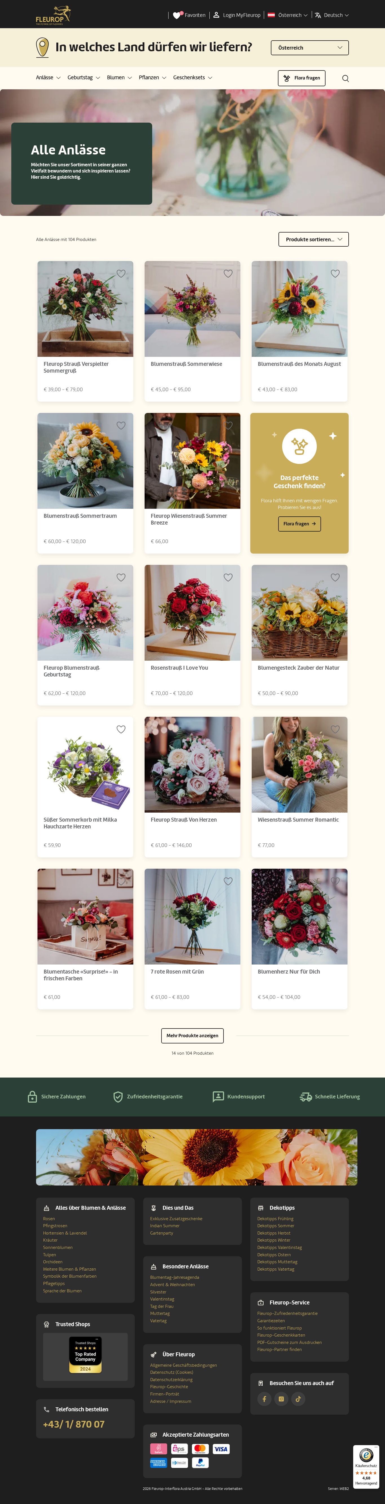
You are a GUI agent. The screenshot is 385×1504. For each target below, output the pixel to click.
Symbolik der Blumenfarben (70, 1276)
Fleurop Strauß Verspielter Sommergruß (76, 367)
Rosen (49, 1218)
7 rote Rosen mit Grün (177, 971)
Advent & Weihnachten (172, 1284)
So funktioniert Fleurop (279, 1328)
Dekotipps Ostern (274, 1254)
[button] (48, 77)
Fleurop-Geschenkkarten (281, 1335)
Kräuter (50, 1240)
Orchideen (53, 1261)
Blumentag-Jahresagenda (174, 1277)
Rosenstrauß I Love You (179, 668)
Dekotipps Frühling (275, 1218)
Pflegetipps (54, 1283)
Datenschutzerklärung (171, 1379)
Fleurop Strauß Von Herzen (184, 820)
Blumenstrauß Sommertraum (80, 516)
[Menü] (376, 1448)
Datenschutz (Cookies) (171, 1372)
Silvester (158, 1292)
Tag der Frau (162, 1306)
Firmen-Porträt (164, 1394)
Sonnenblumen (58, 1247)
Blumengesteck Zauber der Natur (299, 668)
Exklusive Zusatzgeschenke (176, 1218)
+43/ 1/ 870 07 (74, 1424)
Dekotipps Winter (273, 1240)
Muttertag (160, 1313)
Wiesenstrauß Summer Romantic (298, 820)
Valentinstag (162, 1299)
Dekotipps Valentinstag (279, 1247)
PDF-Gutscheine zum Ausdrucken (289, 1342)
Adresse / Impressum (170, 1401)
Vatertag (158, 1320)
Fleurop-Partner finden (279, 1349)
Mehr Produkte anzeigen (192, 1036)
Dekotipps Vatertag (275, 1269)
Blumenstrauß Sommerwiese (186, 364)
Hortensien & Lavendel (65, 1233)
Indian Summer (165, 1225)
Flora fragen (307, 78)
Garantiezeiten (271, 1320)
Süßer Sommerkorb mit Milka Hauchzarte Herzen (80, 823)
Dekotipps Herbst (274, 1233)
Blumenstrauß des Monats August (299, 364)
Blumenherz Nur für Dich (289, 971)
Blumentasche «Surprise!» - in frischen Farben (81, 975)
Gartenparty (161, 1233)
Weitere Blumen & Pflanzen (69, 1269)
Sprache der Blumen (62, 1290)
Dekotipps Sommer (275, 1225)
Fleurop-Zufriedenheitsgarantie (287, 1313)
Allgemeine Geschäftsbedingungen (183, 1365)
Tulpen (49, 1254)
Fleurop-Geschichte (169, 1386)
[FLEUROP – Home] (53, 15)
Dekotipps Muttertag (277, 1261)
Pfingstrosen (55, 1225)
